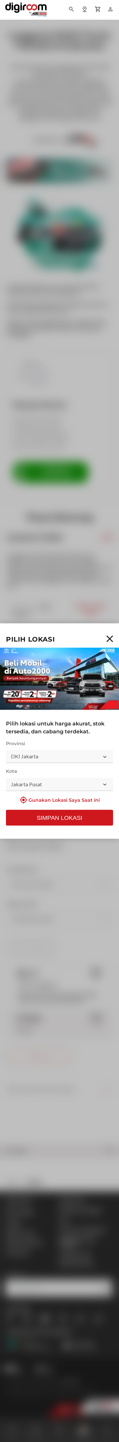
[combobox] (59, 756)
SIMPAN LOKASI (59, 817)
